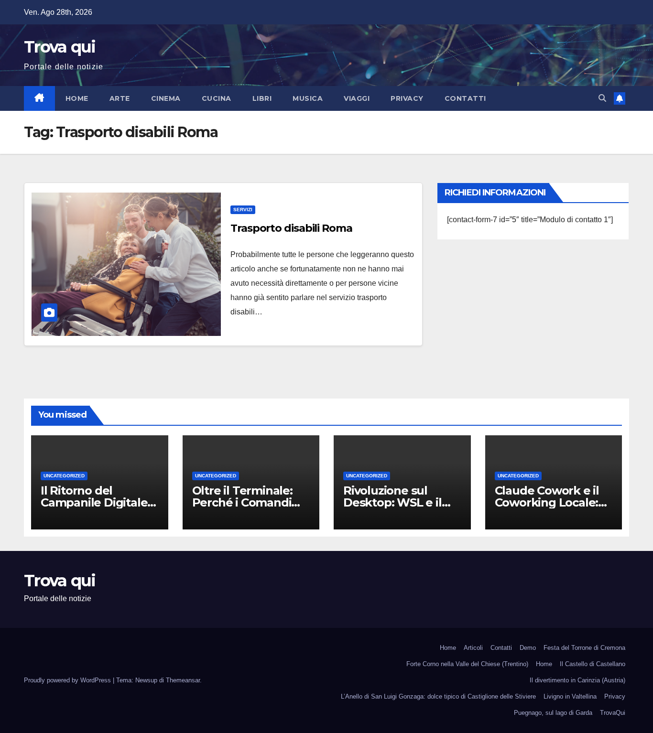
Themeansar (183, 680)
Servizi (242, 209)
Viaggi (357, 98)
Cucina (216, 98)
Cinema (166, 98)
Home (76, 98)
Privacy (407, 98)
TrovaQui (612, 712)
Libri (262, 98)
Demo (528, 647)
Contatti (465, 98)
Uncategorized (64, 475)
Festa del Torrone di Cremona (584, 647)
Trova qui (60, 47)
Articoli (473, 647)
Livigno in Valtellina (570, 696)
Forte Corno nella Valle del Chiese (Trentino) (467, 664)
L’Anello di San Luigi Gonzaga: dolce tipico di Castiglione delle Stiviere (438, 696)
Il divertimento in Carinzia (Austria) (577, 680)
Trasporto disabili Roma (291, 228)
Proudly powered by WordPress (68, 680)
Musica (308, 98)
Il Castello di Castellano (592, 664)
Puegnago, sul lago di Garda (553, 712)
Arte (119, 98)
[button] (602, 98)
